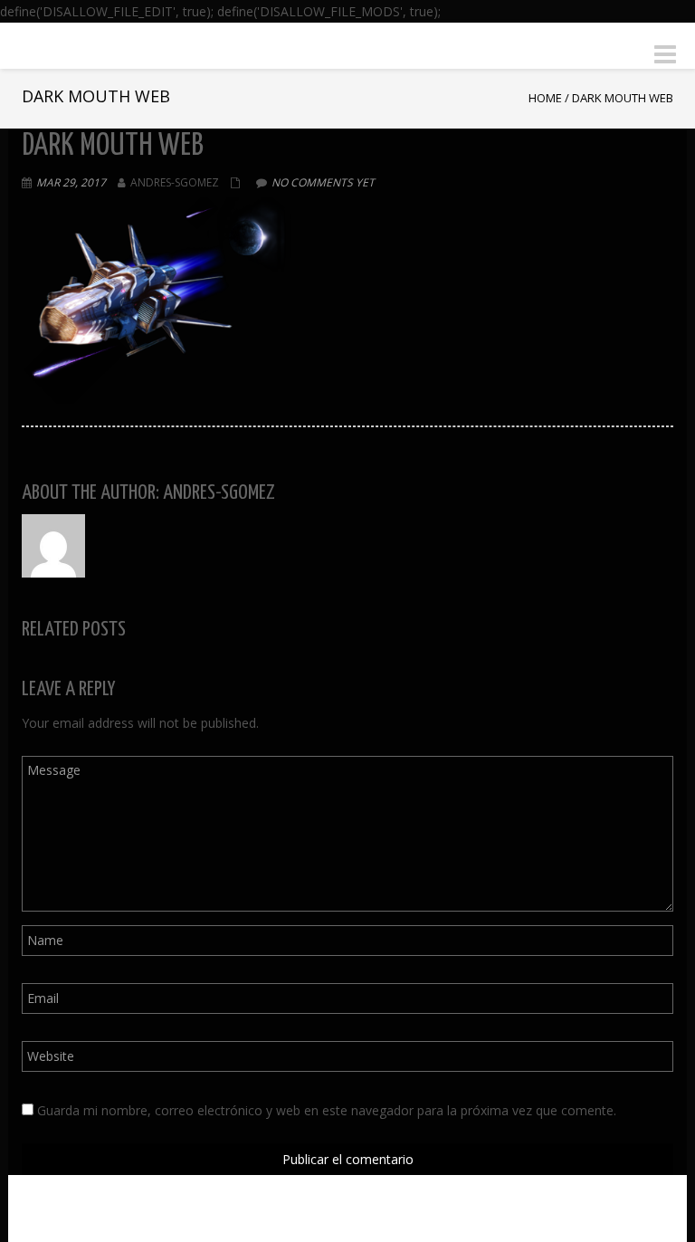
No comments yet (323, 182)
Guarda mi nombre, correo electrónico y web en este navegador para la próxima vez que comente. (326, 1110)
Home (545, 98)
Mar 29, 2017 (71, 182)
